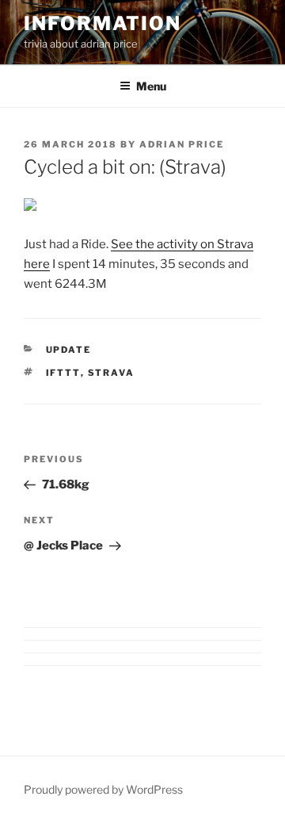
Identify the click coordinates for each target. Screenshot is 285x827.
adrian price (181, 144)
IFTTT (63, 372)
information (102, 23)
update (69, 349)
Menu (151, 86)
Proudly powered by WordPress (103, 789)
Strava (111, 372)
